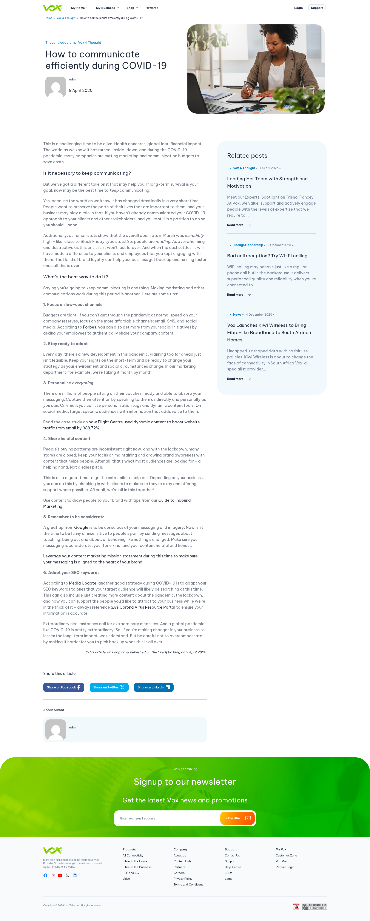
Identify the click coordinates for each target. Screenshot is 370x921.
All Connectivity (133, 855)
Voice (126, 878)
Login (298, 7)
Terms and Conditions (188, 884)
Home (48, 18)
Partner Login (285, 867)
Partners (179, 867)
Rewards (152, 7)
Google (81, 527)
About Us (180, 855)
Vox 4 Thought (66, 18)
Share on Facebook (61, 687)
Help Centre (233, 867)
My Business (105, 7)
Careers (179, 873)
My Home (78, 7)
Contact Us (232, 855)
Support (317, 7)
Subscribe (232, 818)
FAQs (228, 873)
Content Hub (182, 861)
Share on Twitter (106, 687)
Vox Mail (281, 861)
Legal (228, 878)
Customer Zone (286, 855)
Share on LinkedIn (151, 687)
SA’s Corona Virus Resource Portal (143, 607)
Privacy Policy (183, 878)
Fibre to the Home (135, 861)
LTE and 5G (131, 873)
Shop (130, 7)
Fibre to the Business (137, 867)
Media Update (82, 583)
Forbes (89, 327)
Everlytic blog (168, 652)
